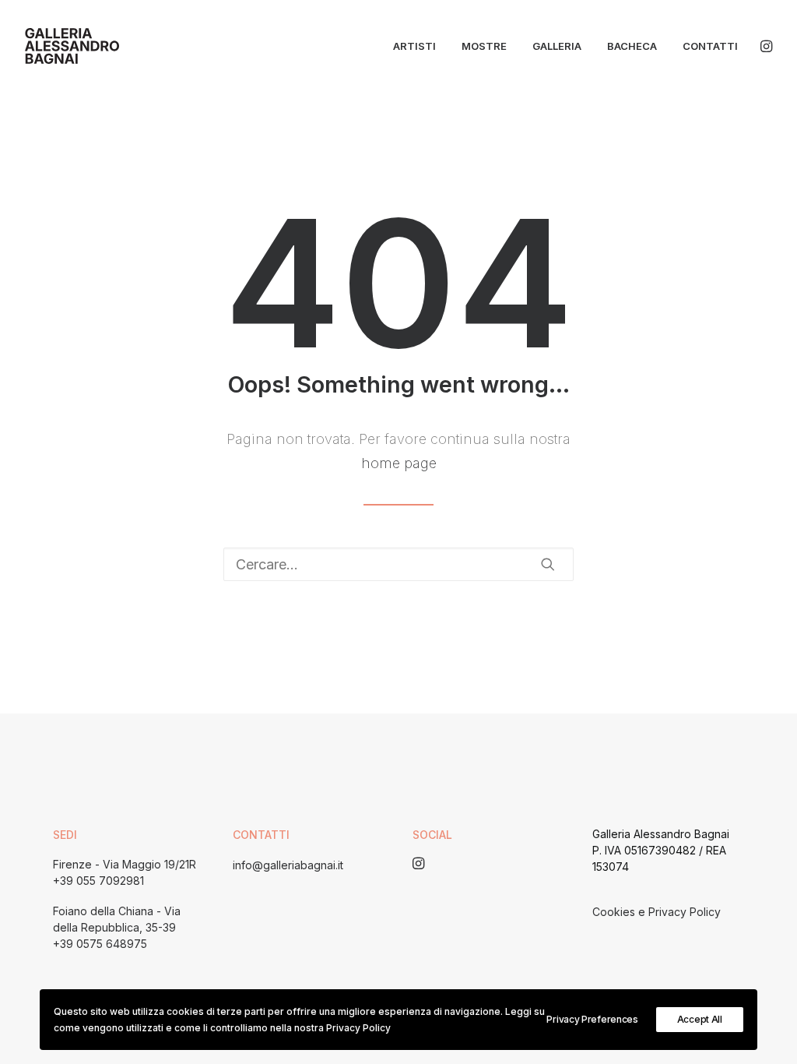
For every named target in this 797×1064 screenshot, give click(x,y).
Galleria (556, 46)
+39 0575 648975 (100, 943)
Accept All (699, 1019)
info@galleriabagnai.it (288, 865)
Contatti (710, 46)
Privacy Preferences (591, 1019)
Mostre (484, 46)
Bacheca (632, 46)
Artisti (414, 46)
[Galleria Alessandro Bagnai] (72, 46)
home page (399, 463)
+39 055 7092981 (98, 880)
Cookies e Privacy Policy (656, 911)
